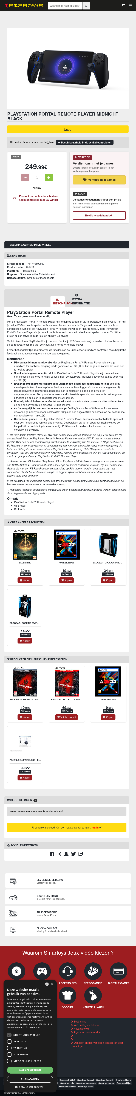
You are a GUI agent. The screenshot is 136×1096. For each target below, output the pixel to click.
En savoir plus (33, 1027)
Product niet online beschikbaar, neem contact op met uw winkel (38, 198)
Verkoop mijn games (102, 179)
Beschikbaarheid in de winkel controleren (85, 142)
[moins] (25, 177)
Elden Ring (25, 562)
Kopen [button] (26, 580)
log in (95, 827)
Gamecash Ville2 (67, 1080)
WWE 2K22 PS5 (66, 562)
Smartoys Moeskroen (86, 1083)
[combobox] (47, 984)
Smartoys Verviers (67, 1086)
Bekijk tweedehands (97, 215)
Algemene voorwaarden (87, 1032)
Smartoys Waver (85, 1086)
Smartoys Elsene (123, 1080)
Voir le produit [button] (68, 717)
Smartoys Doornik (104, 1080)
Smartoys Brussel (85, 1080)
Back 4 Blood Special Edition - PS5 (29, 699)
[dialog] (30, 1036)
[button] (30, 1087)
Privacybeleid (81, 1028)
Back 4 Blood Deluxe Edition (67, 699)
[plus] (49, 177)
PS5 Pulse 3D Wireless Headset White (31, 760)
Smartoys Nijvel (124, 1083)
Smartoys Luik (67, 1083)
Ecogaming (79, 1021)
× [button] (51, 984)
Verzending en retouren (86, 1025)
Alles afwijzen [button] (30, 1079)
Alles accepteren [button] (30, 1069)
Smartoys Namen (106, 1083)
